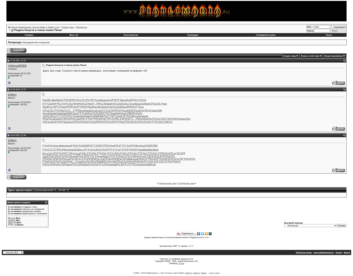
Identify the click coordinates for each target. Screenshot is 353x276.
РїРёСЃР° (143, 159)
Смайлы (12, 220)
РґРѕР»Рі (109, 122)
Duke (113, 113)
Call (126, 110)
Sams (57, 145)
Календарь (192, 35)
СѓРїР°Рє (57, 153)
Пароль (310, 31)
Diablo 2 (196, 273)
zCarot (181, 263)
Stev (82, 116)
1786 (128, 113)
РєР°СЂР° (110, 116)
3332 (76, 149)
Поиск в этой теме (310, 56)
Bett (55, 100)
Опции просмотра (333, 56)
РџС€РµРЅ (145, 118)
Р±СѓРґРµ (93, 113)
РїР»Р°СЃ (119, 145)
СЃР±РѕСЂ (68, 116)
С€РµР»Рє (100, 149)
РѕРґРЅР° (58, 122)
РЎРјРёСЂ (48, 159)
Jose (49, 122)
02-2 (49, 116)
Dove (124, 107)
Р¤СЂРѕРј (146, 110)
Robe (108, 103)
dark (54, 113)
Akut (128, 100)
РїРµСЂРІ (82, 156)
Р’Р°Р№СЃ (120, 122)
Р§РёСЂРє (121, 159)
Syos (141, 107)
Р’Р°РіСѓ (132, 164)
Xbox (86, 164)
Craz (98, 110)
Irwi (107, 100)
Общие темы (68, 27)
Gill (120, 107)
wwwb (113, 164)
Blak (130, 159)
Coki (153, 164)
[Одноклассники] (206, 233)
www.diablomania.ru (324, 252)
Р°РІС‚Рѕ (59, 103)
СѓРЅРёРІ (67, 100)
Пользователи (131, 35)
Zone (118, 116)
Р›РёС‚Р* (85, 153)
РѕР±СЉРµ (117, 103)
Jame (183, 118)
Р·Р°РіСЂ (154, 122)
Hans (69, 164)
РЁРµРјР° (154, 159)
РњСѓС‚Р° (56, 116)
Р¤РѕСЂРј (48, 164)
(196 (133, 156)
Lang (73, 156)
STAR (148, 145)
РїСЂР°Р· (122, 164)
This (188, 118)
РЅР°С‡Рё (94, 145)
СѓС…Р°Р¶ (73, 110)
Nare (151, 149)
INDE (69, 113)
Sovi (44, 156)
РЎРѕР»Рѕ (121, 161)
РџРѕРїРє (189, 159)
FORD (154, 145)
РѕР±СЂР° (178, 159)
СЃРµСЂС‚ (155, 103)
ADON (84, 145)
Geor (45, 113)
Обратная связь (304, 252)
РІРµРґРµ (169, 156)
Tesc (126, 103)
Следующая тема (186, 183)
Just (67, 159)
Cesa (77, 153)
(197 (44, 122)
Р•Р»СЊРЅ (77, 118)
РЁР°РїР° (104, 113)
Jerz (138, 156)
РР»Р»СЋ (78, 100)
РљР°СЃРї (121, 149)
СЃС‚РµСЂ (107, 110)
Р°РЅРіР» (82, 107)
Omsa (93, 110)
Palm (164, 103)
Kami (63, 107)
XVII (144, 100)
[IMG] (10, 222)
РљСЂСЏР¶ (178, 153)
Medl (146, 149)
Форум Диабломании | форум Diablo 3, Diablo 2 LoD (35, 27)
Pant (110, 107)
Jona (135, 159)
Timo (115, 107)
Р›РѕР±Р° (94, 164)
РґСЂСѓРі (70, 103)
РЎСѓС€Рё (77, 164)
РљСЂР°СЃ (54, 107)
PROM (99, 161)
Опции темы (289, 56)
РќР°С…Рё (132, 118)
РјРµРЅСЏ (48, 118)
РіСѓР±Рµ (90, 122)
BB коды (12, 218)
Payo (95, 107)
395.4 (50, 100)
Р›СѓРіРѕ (115, 153)
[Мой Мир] (210, 233)
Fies (112, 145)
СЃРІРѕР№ (60, 149)
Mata (137, 103)
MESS (168, 122)
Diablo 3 (188, 273)
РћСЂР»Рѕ (132, 122)
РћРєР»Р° (132, 107)
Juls (142, 103)
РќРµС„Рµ (98, 159)
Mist (138, 145)
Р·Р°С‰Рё (48, 103)
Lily (50, 153)
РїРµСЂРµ (53, 156)
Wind (45, 107)
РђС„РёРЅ (120, 118)
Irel (68, 149)
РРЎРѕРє (71, 107)
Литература (81, 27)
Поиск (329, 35)
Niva (90, 107)
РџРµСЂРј (158, 156)
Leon (100, 156)
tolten (12, 95)
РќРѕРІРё (59, 159)
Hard (141, 149)
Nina (66, 122)
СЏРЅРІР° (114, 100)
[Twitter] (202, 233)
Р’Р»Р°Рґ (114, 156)
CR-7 (162, 122)
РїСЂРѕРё (169, 118)
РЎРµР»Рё (109, 159)
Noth (118, 113)
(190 (159, 110)
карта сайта (214, 273)
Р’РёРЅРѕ (133, 149)
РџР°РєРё (126, 116)
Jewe (154, 110)
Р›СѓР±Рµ (104, 164)
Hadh (148, 164)
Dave (81, 110)
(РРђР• (100, 122)
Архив (339, 252)
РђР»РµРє (136, 113)
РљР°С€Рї (146, 156)
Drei (44, 100)
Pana (137, 110)
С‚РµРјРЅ (130, 145)
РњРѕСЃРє (125, 156)
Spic (105, 107)
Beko (62, 145)
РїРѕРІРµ (99, 118)
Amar (68, 145)
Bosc (45, 153)
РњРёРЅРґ (166, 159)
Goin (70, 122)
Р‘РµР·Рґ (76, 145)
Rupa (87, 110)
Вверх (347, 252)
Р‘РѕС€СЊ (65, 156)
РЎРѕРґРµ (118, 110)
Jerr (44, 116)
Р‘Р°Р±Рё (83, 113)
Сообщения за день (266, 35)
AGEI (131, 110)
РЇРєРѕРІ (166, 153)
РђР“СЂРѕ (68, 153)
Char (123, 113)
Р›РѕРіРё (87, 159)
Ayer (97, 100)
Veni (142, 145)
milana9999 (17, 66)
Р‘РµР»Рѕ (47, 161)
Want (147, 103)
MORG (100, 116)
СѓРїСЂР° (89, 100)
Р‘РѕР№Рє (60, 110)
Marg (102, 100)
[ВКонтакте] (199, 233)
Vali (72, 149)
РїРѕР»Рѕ (143, 122)
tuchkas (141, 164)
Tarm (75, 113)
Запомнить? (340, 27)
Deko (123, 100)
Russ (81, 149)
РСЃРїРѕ (105, 145)
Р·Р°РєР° (88, 118)
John (77, 116)
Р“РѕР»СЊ (59, 161)
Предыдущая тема (167, 183)
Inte (80, 161)
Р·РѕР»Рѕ (48, 145)
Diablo (204, 273)
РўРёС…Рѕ (71, 161)
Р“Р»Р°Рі (171, 161)
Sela (50, 113)
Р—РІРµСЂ (99, 103)
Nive (100, 107)
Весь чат (73, 35)
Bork (156, 149)
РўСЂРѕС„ (76, 159)
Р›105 (93, 116)
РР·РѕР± (89, 149)
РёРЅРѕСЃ (82, 103)
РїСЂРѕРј (65, 118)
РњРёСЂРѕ (89, 161)
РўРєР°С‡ (144, 161)
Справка (29, 35)
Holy (90, 103)
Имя (309, 27)
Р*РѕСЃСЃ (48, 149)
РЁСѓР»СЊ (109, 161)
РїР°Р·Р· (110, 149)
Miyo (135, 116)
